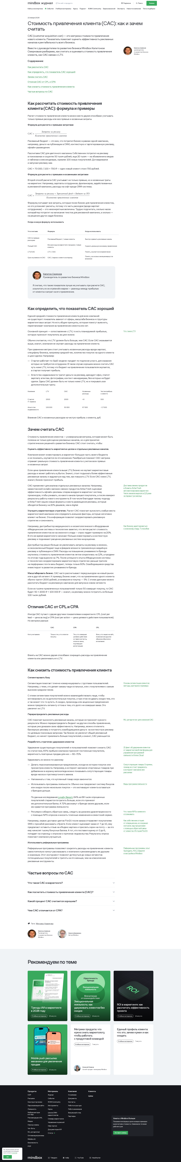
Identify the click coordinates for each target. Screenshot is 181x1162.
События (51, 1098)
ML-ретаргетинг (34, 1132)
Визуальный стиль (74, 1113)
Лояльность (32, 1109)
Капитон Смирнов (140, 48)
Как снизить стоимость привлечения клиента (51, 86)
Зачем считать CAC (38, 76)
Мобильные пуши (34, 1113)
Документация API (55, 1129)
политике (14, 1153)
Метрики (39, 923)
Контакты (71, 1102)
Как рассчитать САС (38, 67)
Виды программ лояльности (135, 784)
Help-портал (52, 1126)
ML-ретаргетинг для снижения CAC (138, 719)
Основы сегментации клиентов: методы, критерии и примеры (136, 684)
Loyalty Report (65, 797)
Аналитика (48, 923)
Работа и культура (74, 1105)
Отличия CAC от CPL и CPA (42, 81)
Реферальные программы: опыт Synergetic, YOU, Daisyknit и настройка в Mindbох (136, 851)
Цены (90, 1096)
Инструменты (53, 1105)
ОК (7, 1157)
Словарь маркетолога (56, 1119)
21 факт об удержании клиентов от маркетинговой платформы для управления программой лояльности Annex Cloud (137, 751)
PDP (29, 1146)
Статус (50, 1133)
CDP (29, 1095)
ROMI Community (54, 1102)
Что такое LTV (129, 331)
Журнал (51, 1095)
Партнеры (71, 1116)
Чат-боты (31, 1128)
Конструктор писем (35, 1102)
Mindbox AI (32, 1139)
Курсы (50, 1109)
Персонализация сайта (36, 1105)
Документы (72, 1098)
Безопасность (33, 1143)
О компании (72, 1095)
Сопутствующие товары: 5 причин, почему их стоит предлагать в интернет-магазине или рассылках (137, 768)
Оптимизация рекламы (36, 1135)
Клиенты (92, 1091)
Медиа (30, 1121)
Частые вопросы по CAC (40, 91)
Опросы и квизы (33, 1125)
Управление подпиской (56, 1122)
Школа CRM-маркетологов (53, 1114)
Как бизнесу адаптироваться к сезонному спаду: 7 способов (136, 527)
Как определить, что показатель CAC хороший (51, 72)
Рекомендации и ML (35, 1118)
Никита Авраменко (74, 933)
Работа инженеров (75, 1109)
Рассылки (31, 1098)
